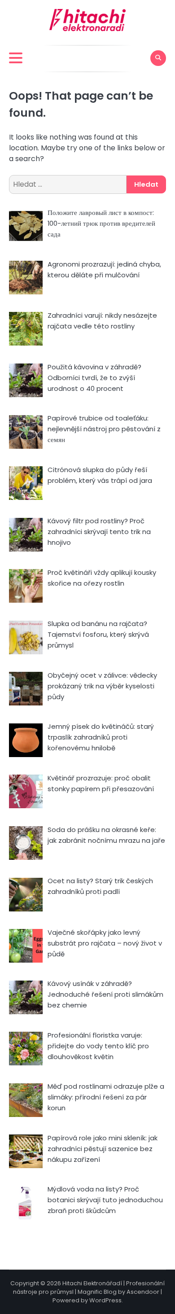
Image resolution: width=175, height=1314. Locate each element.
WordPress (105, 1300)
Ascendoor (143, 1292)
